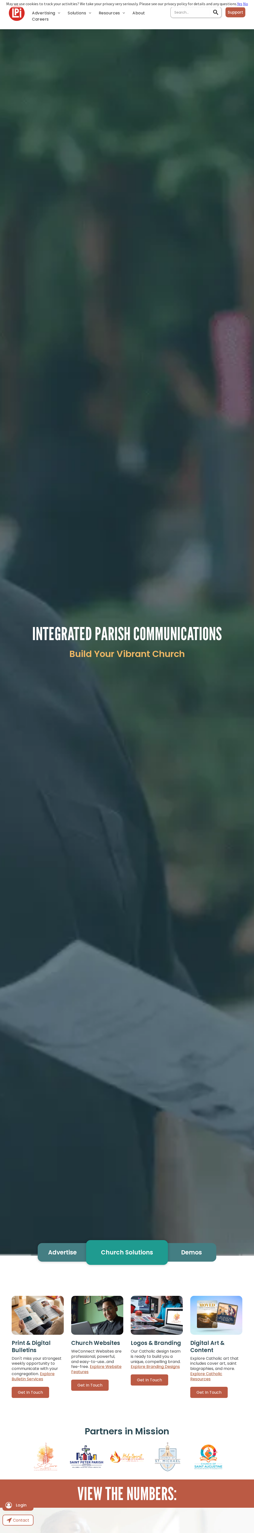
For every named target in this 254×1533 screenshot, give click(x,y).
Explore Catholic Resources (206, 1376)
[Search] (216, 12)
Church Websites (95, 1343)
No (245, 3)
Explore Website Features (96, 1369)
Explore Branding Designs (155, 1366)
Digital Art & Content (207, 1346)
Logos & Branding (156, 1343)
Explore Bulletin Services (33, 1376)
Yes (239, 3)
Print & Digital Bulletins (31, 1346)
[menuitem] (46, 13)
